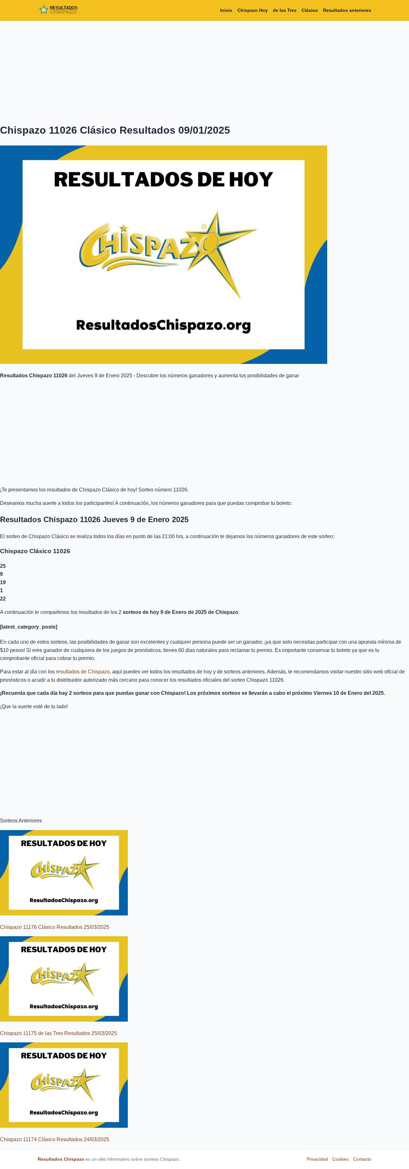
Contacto (362, 1159)
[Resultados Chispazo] (66, 10)
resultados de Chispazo (83, 671)
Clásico (310, 10)
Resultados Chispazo (61, 1159)
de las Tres (285, 10)
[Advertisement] (204, 70)
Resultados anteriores (347, 10)
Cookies (340, 1159)
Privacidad (317, 1159)
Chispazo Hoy (252, 10)
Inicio (226, 10)
